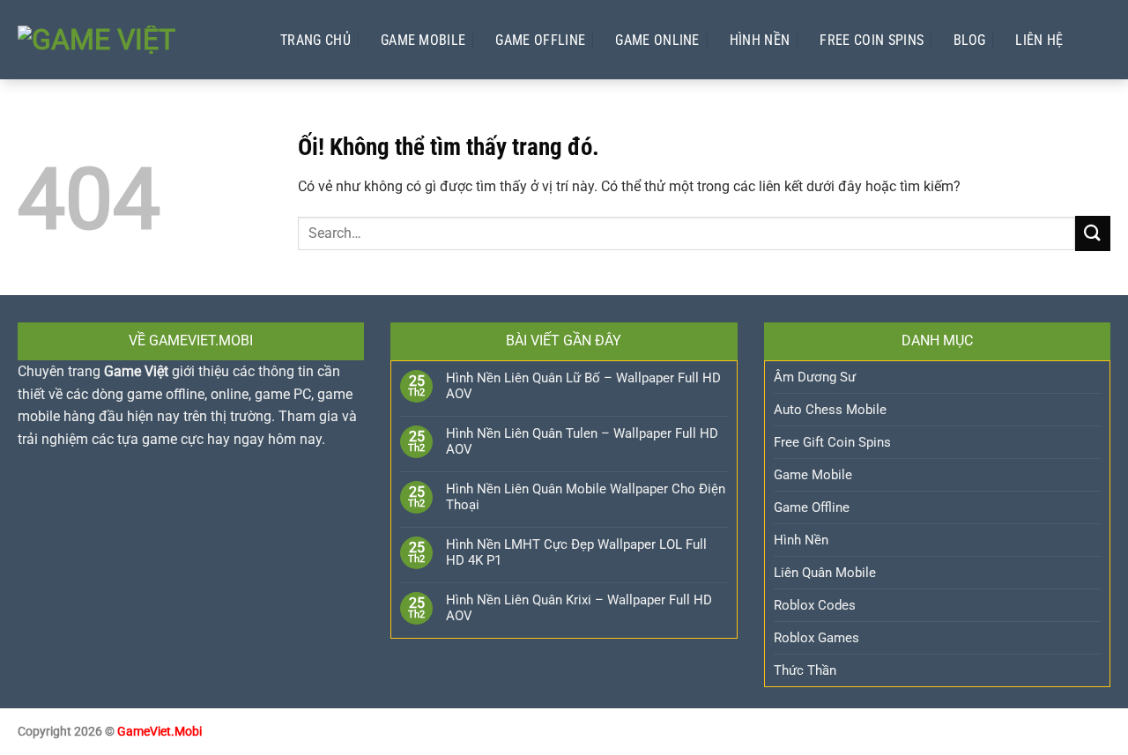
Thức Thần (805, 670)
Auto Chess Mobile (830, 410)
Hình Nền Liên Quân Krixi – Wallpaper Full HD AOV (579, 608)
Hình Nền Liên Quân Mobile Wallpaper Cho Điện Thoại (585, 497)
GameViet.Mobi (159, 731)
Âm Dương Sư (815, 377)
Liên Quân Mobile (825, 573)
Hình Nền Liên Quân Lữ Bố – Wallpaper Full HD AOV (583, 386)
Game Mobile (423, 40)
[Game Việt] (131, 40)
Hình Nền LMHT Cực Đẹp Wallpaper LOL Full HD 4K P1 (576, 552)
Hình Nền (760, 40)
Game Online (657, 40)
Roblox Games (816, 638)
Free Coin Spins (872, 40)
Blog (969, 40)
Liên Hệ (1039, 40)
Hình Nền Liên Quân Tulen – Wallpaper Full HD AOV (582, 441)
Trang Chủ (315, 40)
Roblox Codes (815, 605)
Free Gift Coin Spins (832, 442)
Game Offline (540, 40)
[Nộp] (1092, 233)
